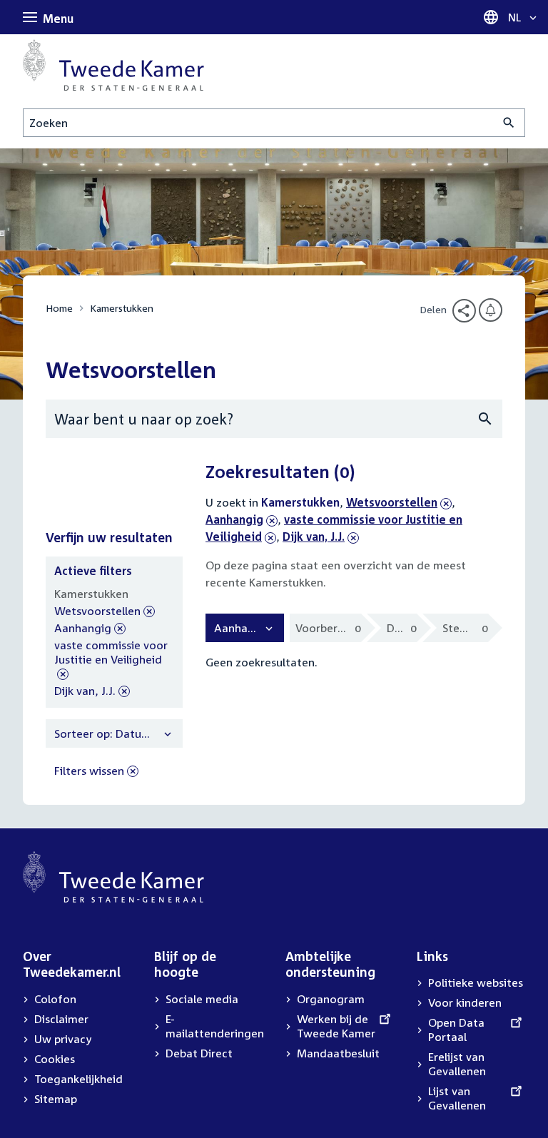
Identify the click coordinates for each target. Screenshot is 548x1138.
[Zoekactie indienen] (509, 122)
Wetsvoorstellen (391, 502)
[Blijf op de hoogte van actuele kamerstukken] (490, 310)
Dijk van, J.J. (314, 536)
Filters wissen (89, 770)
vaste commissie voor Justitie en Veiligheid (111, 660)
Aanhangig (242, 519)
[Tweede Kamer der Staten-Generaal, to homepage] (113, 65)
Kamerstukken (121, 308)
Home (59, 308)
